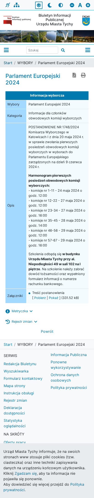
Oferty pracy (15, 442)
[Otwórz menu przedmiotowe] (87, 50)
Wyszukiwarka (16, 371)
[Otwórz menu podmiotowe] (6, 50)
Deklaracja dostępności (14, 410)
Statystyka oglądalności (15, 423)
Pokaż (53, 298)
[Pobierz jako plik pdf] (74, 75)
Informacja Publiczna (69, 354)
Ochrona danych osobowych (65, 377)
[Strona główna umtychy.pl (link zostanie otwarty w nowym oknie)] (85, 20)
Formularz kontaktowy (23, 378)
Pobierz (40, 298)
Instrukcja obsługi (19, 393)
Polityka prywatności (69, 387)
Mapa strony (14, 385)
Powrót (47, 331)
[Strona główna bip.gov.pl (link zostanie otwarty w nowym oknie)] (17, 21)
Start (8, 62)
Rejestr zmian (15, 400)
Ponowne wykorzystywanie (66, 365)
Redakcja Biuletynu (20, 364)
